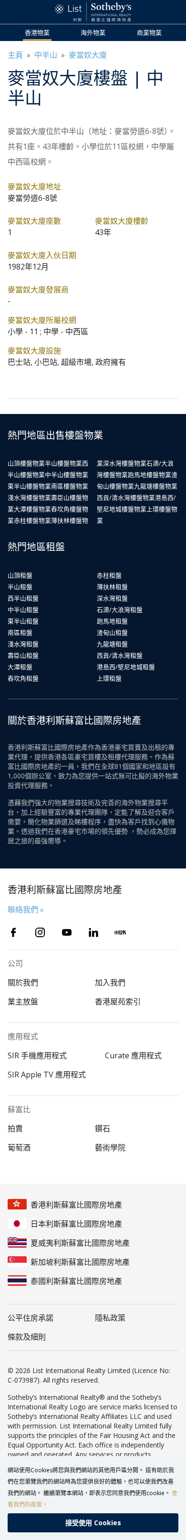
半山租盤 (20, 586)
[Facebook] (13, 932)
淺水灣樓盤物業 (29, 497)
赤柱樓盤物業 (32, 520)
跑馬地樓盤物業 (149, 474)
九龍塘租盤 (112, 644)
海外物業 (93, 32)
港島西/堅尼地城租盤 (126, 666)
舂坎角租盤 (23, 678)
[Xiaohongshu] (120, 932)
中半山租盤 (23, 609)
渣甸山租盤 (112, 632)
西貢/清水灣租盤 (120, 655)
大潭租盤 (20, 666)
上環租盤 (109, 678)
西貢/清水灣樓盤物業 (126, 497)
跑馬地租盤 (112, 621)
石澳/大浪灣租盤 (120, 609)
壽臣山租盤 (23, 655)
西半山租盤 (23, 598)
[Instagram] (40, 932)
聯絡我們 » (26, 909)
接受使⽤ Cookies (93, 1522)
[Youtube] (66, 932)
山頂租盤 (20, 575)
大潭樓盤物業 (32, 509)
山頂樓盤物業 (26, 463)
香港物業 (37, 32)
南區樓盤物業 (69, 486)
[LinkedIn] (93, 932)
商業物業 (149, 32)
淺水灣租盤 (23, 644)
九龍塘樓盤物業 (155, 486)
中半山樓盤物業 (66, 474)
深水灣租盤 (112, 598)
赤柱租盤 (109, 575)
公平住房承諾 (30, 1318)
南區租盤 (20, 632)
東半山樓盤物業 (29, 486)
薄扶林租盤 (112, 586)
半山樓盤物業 (63, 463)
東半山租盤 (23, 621)
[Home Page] (93, 12)
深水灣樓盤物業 (124, 463)
